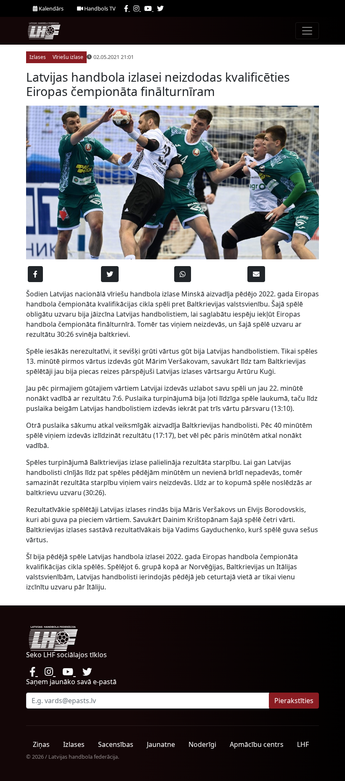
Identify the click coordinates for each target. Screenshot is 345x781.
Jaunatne (161, 744)
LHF (303, 744)
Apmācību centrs (257, 744)
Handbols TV (99, 8)
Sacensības (115, 744)
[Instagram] (137, 8)
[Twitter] (160, 8)
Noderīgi (202, 744)
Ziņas (41, 744)
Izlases (74, 744)
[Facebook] (127, 8)
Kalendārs (50, 8)
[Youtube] (149, 8)
